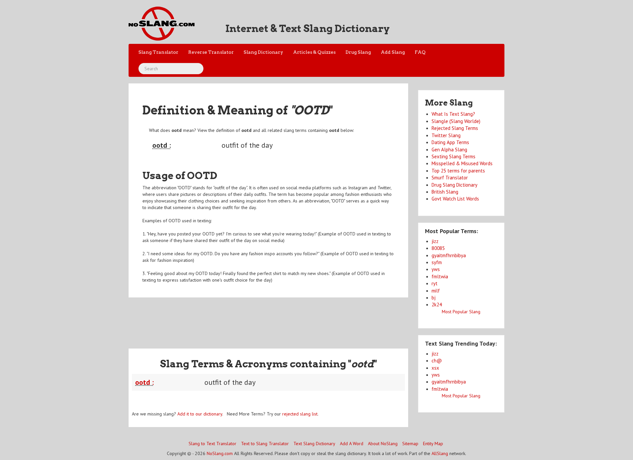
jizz (435, 241)
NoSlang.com (220, 453)
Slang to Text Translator (212, 443)
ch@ (437, 360)
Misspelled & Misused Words (462, 163)
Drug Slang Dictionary (454, 185)
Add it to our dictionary (199, 414)
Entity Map (433, 443)
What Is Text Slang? (453, 114)
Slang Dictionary (263, 52)
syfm (437, 262)
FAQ (420, 52)
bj (434, 297)
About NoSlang (383, 443)
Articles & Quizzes (314, 52)
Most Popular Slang (461, 312)
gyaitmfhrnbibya (449, 255)
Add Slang (393, 52)
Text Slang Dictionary (314, 443)
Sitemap (410, 443)
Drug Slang (358, 52)
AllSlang (440, 453)
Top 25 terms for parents (458, 171)
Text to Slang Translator (265, 443)
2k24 (437, 304)
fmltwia (440, 276)
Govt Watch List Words (455, 199)
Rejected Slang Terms (455, 128)
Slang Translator (158, 52)
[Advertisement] (268, 319)
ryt (434, 283)
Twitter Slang (446, 135)
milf (436, 291)
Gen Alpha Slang (449, 149)
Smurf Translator (450, 177)
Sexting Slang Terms (453, 156)
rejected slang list (299, 414)
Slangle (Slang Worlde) (456, 121)
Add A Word (351, 443)
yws (436, 269)
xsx (435, 368)
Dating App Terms (450, 142)
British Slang (445, 192)
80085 (438, 248)
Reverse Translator (211, 52)
